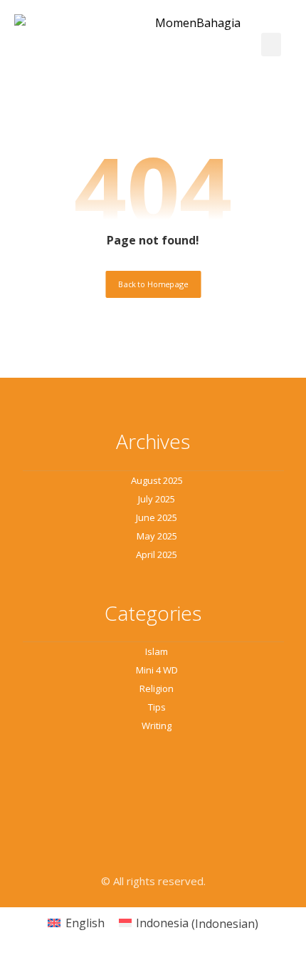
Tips (157, 707)
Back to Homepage (153, 284)
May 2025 (157, 536)
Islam (156, 651)
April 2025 (156, 554)
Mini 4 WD (157, 670)
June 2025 (156, 517)
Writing (157, 725)
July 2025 (156, 498)
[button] (271, 44)
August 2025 (157, 480)
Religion (156, 688)
